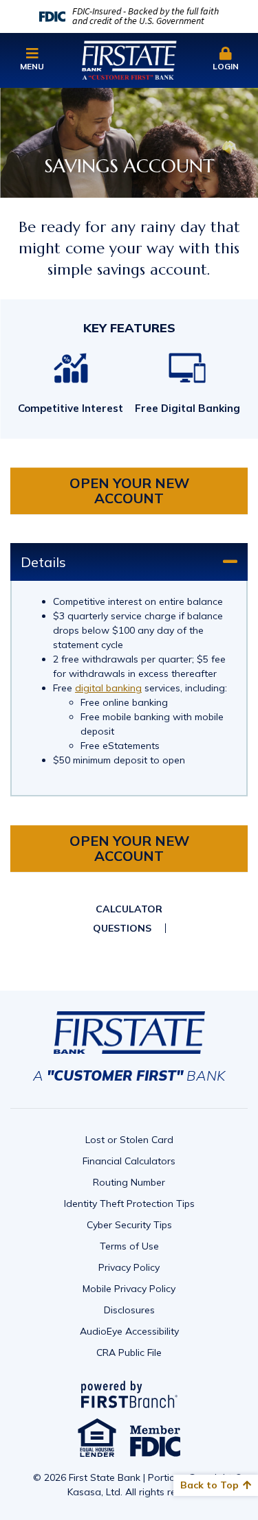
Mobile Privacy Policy (129, 1288)
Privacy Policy (129, 1267)
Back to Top (209, 1485)
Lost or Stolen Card (129, 1139)
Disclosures (129, 1310)
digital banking (108, 688)
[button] (32, 60)
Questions (122, 928)
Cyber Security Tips (129, 1225)
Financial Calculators (129, 1161)
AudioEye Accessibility (129, 1331)
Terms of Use (129, 1246)
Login (226, 66)
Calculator (129, 909)
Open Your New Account (129, 490)
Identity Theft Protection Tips (129, 1203)
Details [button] (43, 562)
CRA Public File (129, 1352)
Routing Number (129, 1182)
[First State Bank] (129, 59)
